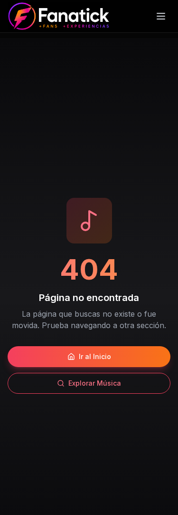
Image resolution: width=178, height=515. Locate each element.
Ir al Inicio (95, 356)
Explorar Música (94, 383)
